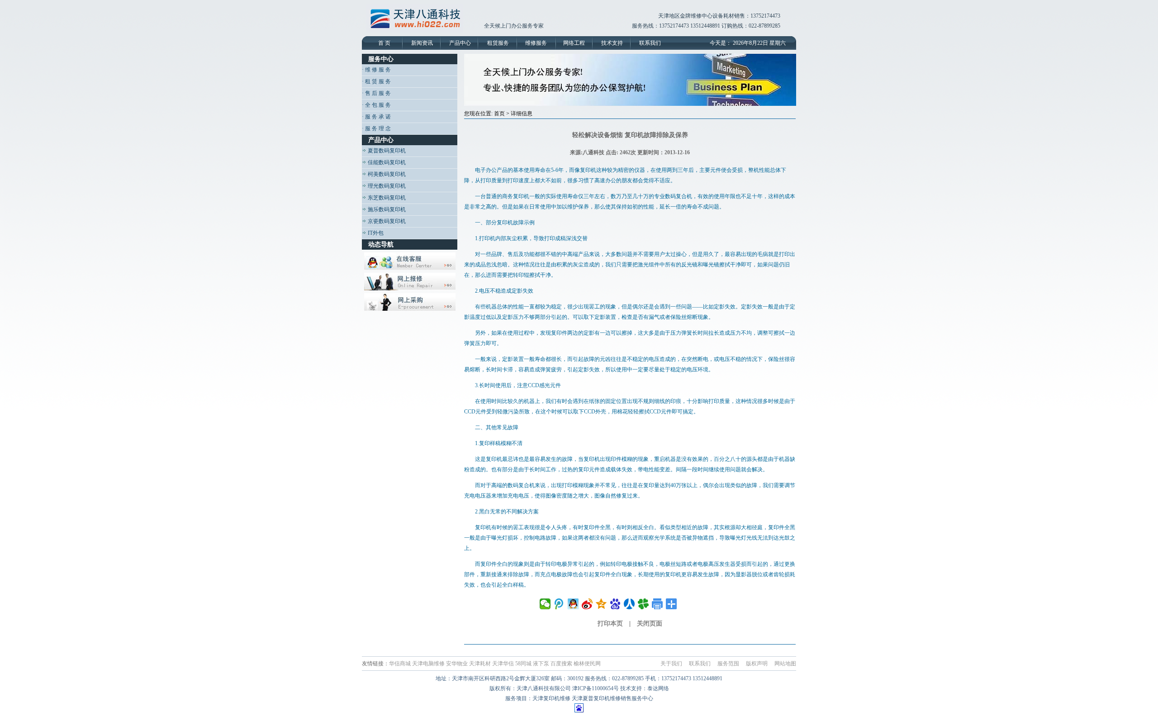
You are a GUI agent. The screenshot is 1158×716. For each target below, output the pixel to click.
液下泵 (541, 663)
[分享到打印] (657, 603)
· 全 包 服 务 (376, 105)
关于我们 (671, 663)
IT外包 (375, 233)
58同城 (523, 663)
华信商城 (400, 663)
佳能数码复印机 (386, 162)
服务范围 (728, 663)
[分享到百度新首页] (615, 603)
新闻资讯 (422, 43)
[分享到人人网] (629, 603)
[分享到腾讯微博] (559, 603)
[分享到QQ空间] (601, 603)
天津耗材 (480, 663)
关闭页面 (649, 623)
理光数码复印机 (386, 186)
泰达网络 (658, 688)
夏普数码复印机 (386, 150)
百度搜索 (561, 663)
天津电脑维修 (428, 663)
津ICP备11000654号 (595, 688)
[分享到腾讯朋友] (643, 603)
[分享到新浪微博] (587, 603)
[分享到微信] (545, 603)
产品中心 (460, 43)
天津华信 (503, 663)
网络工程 (574, 43)
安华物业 (457, 663)
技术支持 (612, 43)
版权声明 (757, 663)
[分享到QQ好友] (573, 603)
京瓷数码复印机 (386, 221)
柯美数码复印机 (386, 174)
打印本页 (610, 623)
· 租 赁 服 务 (376, 81)
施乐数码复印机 (386, 209)
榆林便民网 (587, 663)
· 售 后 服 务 (376, 93)
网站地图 (785, 663)
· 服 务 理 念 (376, 128)
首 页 (384, 43)
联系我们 (650, 43)
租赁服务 (498, 43)
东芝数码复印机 (386, 197)
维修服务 (536, 43)
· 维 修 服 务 (376, 69)
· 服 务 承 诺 (376, 117)
